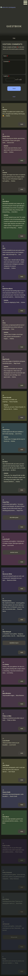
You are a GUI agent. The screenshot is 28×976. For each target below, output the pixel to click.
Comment (6, 61)
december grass (14, 517)
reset (14, 96)
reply (21, 124)
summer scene (14, 552)
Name (5, 56)
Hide (14, 38)
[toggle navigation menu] (25, 2)
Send (14, 88)
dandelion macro (14, 643)
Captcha (6, 76)
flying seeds (14, 935)
